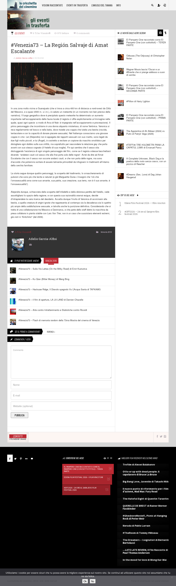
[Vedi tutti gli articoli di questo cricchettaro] (18, 244)
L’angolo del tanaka (101, 5)
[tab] (10, 459)
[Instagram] (165, 436)
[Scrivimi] (31, 245)
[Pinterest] (21, 458)
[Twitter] (15, 458)
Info (118, 5)
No (92, 581)
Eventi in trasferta (77, 5)
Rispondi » (51, 331)
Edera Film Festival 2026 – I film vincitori (145, 203)
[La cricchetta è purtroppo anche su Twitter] (161, 436)
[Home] (22, 5)
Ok (85, 581)
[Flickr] (26, 458)
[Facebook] (10, 458)
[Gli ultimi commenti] (32, 458)
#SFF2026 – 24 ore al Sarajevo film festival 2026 (142, 213)
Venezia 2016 (106, 232)
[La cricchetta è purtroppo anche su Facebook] (157, 436)
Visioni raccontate (52, 5)
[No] (171, 577)
